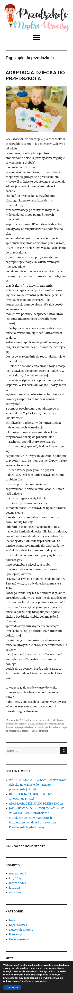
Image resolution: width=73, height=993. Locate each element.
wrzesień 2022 (19, 892)
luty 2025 (15, 878)
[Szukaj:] (33, 751)
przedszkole (42, 723)
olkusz (31, 723)
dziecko (22, 723)
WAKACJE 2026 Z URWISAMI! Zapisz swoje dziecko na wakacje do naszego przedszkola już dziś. (37, 784)
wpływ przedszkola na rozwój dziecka (33, 727)
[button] (36, 37)
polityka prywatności (34, 981)
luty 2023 (15, 887)
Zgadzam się (12, 987)
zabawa (56, 727)
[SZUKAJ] (63, 750)
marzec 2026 (17, 873)
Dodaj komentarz (40, 730)
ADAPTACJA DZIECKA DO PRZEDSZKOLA (35, 75)
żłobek (25, 730)
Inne (12, 920)
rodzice (52, 723)
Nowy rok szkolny (21, 929)
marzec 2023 (17, 883)
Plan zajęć (15, 934)
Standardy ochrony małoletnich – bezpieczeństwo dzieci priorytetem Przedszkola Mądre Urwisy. (32, 822)
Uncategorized (19, 939)
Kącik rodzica (30, 720)
